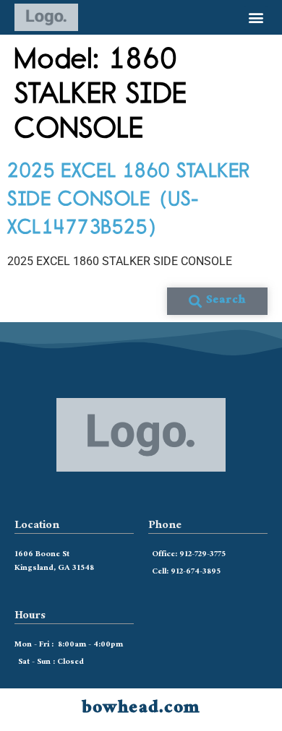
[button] (256, 18)
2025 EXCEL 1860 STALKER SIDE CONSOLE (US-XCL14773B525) (129, 197)
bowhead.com (141, 709)
